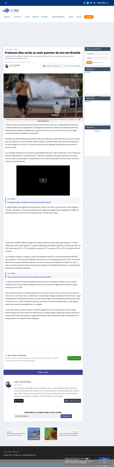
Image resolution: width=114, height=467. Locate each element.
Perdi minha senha (97, 62)
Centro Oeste (9, 49)
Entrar (89, 62)
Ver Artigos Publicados (73, 401)
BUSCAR (67, 416)
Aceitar (104, 458)
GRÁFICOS (35, 17)
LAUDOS (78, 17)
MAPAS (27, 17)
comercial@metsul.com (28, 455)
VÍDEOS (71, 17)
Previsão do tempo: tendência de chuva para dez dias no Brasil (29, 202)
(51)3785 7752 (17, 455)
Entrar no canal (75, 358)
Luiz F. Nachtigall (14, 65)
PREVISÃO (44, 17)
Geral (16, 49)
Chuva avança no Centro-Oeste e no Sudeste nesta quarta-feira (29, 277)
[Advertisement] (57, 34)
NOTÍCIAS (18, 17)
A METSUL (7, 17)
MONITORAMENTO (58, 17)
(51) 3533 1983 (8, 455)
